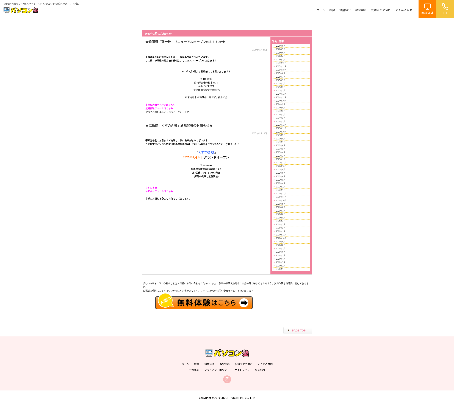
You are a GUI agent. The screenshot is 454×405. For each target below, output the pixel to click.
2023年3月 (281, 156)
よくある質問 (403, 10)
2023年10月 (281, 132)
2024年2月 (281, 118)
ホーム (320, 10)
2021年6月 (281, 214)
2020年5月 (281, 255)
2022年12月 (281, 162)
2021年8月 (281, 207)
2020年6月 (281, 252)
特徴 (332, 10)
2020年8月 (281, 245)
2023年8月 (281, 138)
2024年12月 (281, 94)
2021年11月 (281, 197)
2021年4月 (281, 221)
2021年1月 (281, 231)
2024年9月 (281, 104)
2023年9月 (281, 135)
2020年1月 (281, 269)
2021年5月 (281, 217)
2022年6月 (281, 176)
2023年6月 (281, 145)
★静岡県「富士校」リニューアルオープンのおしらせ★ (185, 42)
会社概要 (194, 370)
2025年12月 (281, 63)
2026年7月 (281, 49)
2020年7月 (281, 248)
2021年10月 (281, 200)
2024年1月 (281, 121)
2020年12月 (281, 235)
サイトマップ (242, 370)
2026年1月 (281, 59)
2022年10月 (281, 166)
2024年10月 (281, 101)
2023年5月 (281, 149)
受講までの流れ (381, 10)
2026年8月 (281, 46)
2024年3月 (281, 114)
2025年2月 (281, 87)
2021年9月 (281, 204)
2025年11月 (281, 66)
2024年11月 (281, 97)
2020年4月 (281, 259)
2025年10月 (281, 70)
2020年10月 (281, 238)
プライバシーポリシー (216, 370)
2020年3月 (281, 262)
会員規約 (260, 370)
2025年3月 (281, 83)
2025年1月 (281, 90)
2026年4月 (281, 56)
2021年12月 (281, 193)
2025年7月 (281, 77)
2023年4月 (281, 152)
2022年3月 (281, 186)
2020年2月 (281, 266)
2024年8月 (281, 107)
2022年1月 (281, 190)
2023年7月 (281, 142)
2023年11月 (281, 128)
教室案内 (361, 10)
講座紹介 (345, 10)
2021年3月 (281, 224)
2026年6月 (281, 53)
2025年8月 (281, 73)
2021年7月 (281, 211)
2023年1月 (281, 159)
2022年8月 (281, 173)
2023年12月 (281, 125)
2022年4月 (281, 183)
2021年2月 (281, 228)
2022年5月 (281, 180)
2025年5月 (281, 80)
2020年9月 (281, 241)
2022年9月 (281, 169)
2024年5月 (281, 111)
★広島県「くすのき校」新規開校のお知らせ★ (178, 125)
